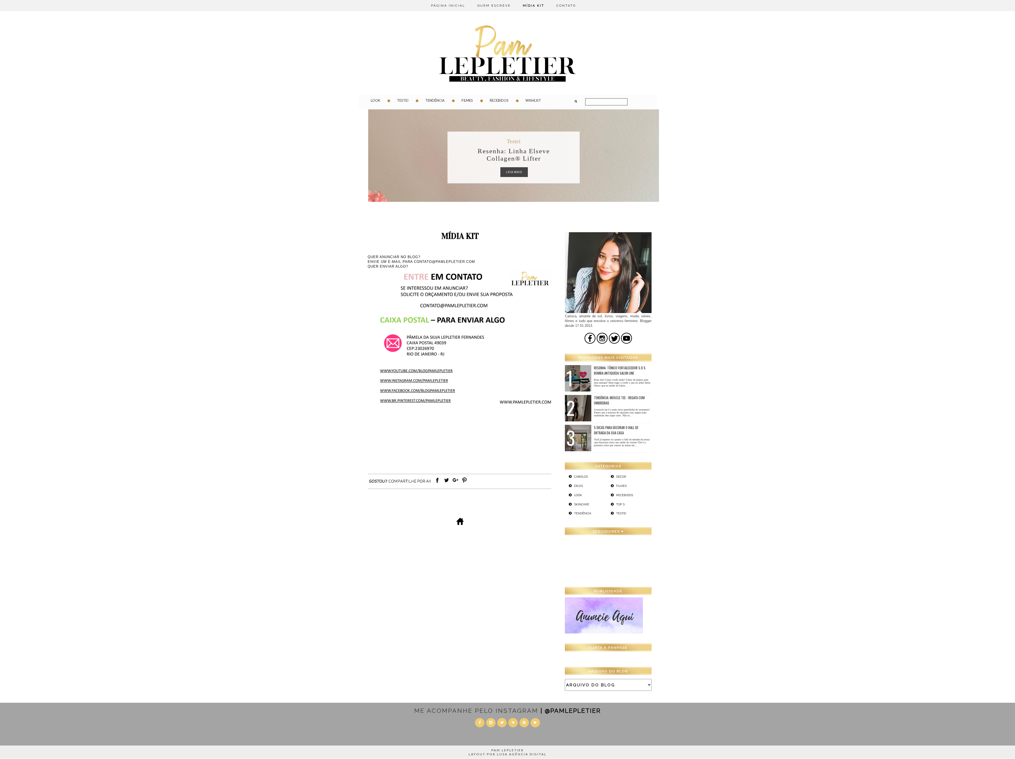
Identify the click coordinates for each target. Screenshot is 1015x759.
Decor (621, 476)
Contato (566, 5)
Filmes (467, 100)
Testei (402, 100)
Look (375, 100)
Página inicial (448, 5)
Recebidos (499, 100)
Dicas (513, 141)
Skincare (581, 504)
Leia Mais (514, 172)
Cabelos (581, 476)
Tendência (435, 100)
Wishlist (533, 100)
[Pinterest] (464, 483)
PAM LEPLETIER (507, 750)
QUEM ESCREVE (494, 5)
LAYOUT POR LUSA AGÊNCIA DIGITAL (508, 754)
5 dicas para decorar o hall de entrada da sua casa (616, 430)
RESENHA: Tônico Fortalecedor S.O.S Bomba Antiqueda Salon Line (619, 370)
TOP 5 (620, 504)
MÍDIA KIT (533, 5)
